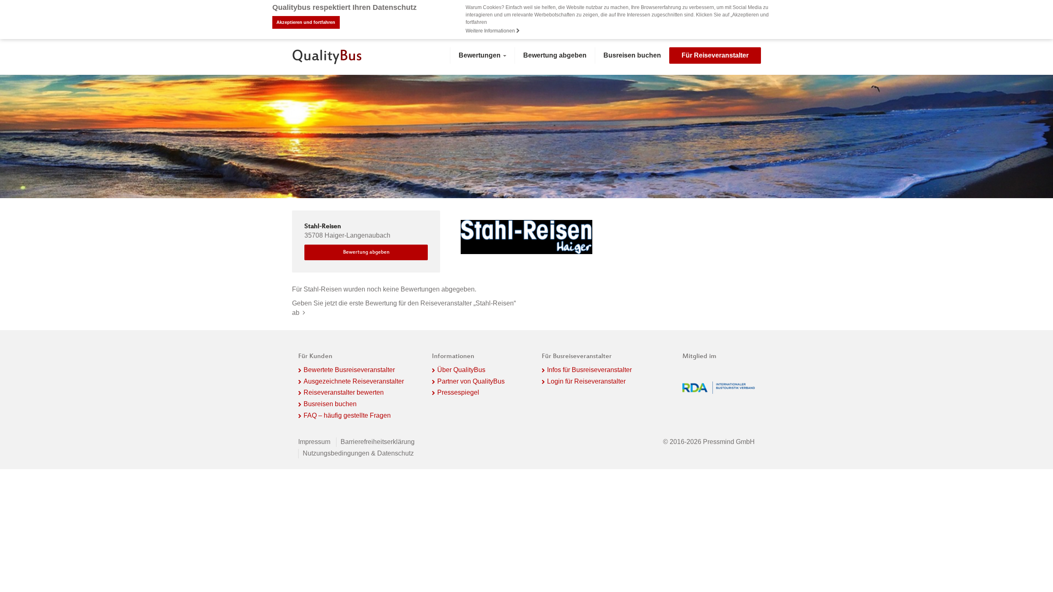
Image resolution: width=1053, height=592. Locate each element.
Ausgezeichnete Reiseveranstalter (354, 381)
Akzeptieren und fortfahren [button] (305, 22)
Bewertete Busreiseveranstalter (349, 369)
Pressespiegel (458, 392)
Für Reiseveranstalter (715, 55)
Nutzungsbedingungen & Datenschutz (358, 453)
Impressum (314, 441)
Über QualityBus (461, 369)
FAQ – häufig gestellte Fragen (347, 415)
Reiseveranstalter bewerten (344, 392)
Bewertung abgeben (555, 55)
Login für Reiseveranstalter (586, 381)
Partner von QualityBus (471, 381)
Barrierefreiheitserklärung (378, 441)
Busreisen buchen (632, 55)
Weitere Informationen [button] (491, 31)
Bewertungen (480, 55)
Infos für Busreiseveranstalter (589, 369)
